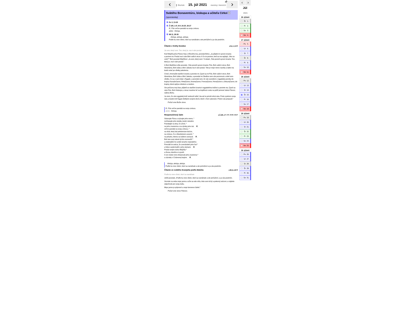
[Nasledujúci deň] (232, 4)
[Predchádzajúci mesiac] (242, 2)
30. (245, 150)
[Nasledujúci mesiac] (248, 2)
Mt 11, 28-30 (174, 34)
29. (245, 113)
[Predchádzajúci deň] (170, 4)
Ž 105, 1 (222, 115)
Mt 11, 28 (233, 170)
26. (245, 17)
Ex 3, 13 (233, 46)
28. (245, 77)
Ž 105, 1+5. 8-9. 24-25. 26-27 (180, 26)
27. (245, 40)
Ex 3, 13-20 (173, 22)
